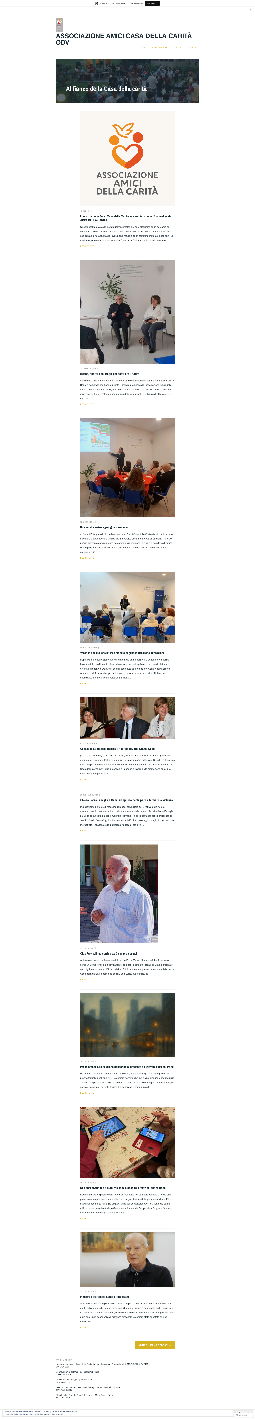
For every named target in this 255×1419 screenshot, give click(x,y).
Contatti (194, 47)
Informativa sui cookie (55, 1414)
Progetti (178, 47)
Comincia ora (152, 3)
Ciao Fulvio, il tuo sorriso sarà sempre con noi (108, 953)
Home (144, 47)
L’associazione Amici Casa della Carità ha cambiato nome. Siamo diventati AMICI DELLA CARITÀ (126, 218)
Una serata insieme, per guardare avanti (105, 527)
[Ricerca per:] (251, 11)
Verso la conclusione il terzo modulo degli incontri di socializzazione (122, 653)
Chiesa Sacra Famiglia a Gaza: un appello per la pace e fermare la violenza (126, 800)
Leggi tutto (87, 246)
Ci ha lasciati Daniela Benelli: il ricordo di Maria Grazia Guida (117, 749)
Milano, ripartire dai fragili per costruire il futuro (109, 374)
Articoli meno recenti (153, 1345)
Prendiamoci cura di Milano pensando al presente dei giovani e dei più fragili (127, 1067)
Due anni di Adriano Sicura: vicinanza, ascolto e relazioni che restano (123, 1188)
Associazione (159, 47)
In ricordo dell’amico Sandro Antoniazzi (104, 1297)
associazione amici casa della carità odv (124, 39)
